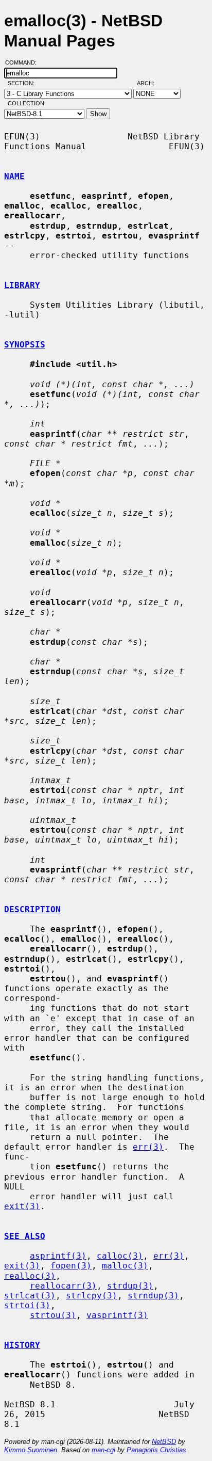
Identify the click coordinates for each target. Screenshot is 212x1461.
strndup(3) (153, 1295)
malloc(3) (125, 1266)
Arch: (150, 83)
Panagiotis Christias (156, 1450)
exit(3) (22, 1206)
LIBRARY (22, 285)
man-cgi (103, 1450)
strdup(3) (130, 1286)
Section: (23, 83)
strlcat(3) (30, 1295)
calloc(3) (120, 1256)
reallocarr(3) (63, 1286)
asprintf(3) (58, 1256)
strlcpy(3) (91, 1295)
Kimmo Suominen (30, 1450)
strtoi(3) (27, 1305)
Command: (24, 62)
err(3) (148, 1147)
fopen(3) (71, 1266)
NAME (14, 176)
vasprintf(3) (117, 1315)
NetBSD (164, 1442)
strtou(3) (53, 1315)
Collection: (27, 103)
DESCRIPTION (32, 909)
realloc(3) (30, 1276)
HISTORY (22, 1345)
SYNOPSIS (24, 345)
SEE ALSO (24, 1236)
